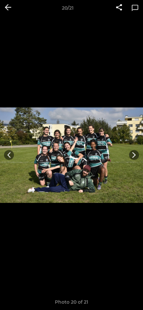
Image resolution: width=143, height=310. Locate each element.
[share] (119, 8)
